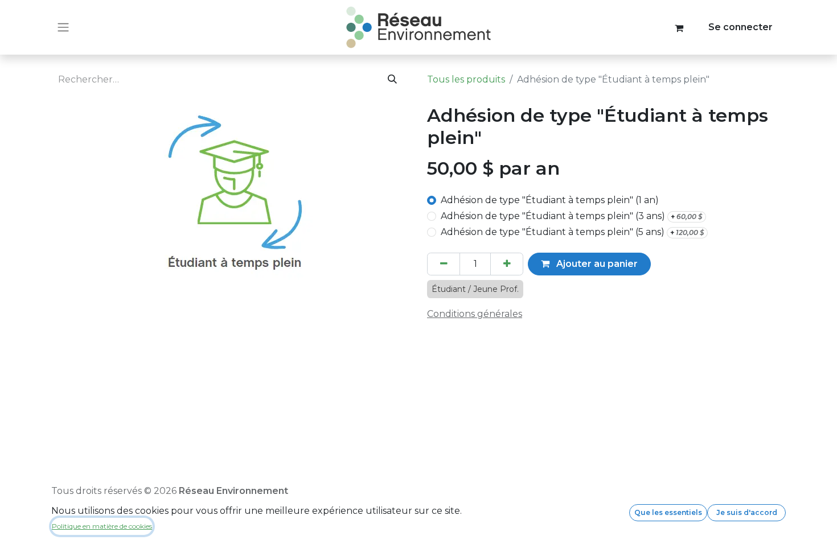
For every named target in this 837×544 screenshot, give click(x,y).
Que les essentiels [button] (668, 512)
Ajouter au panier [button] (596, 263)
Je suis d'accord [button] (746, 512)
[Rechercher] (392, 79)
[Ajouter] (506, 264)
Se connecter (740, 27)
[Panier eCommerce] (679, 27)
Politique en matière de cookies (102, 526)
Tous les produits (466, 79)
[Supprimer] (443, 264)
